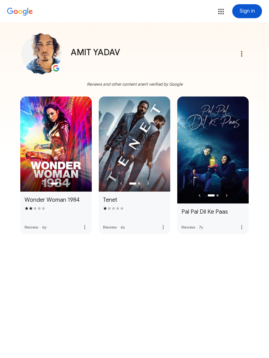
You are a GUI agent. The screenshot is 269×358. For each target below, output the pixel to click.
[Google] (20, 12)
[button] (221, 12)
